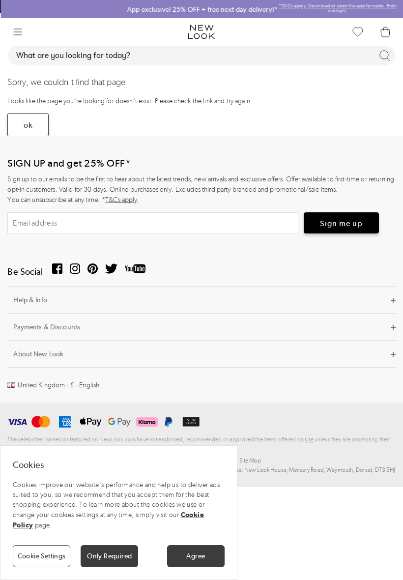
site (309, 439)
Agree (195, 556)
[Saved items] (358, 32)
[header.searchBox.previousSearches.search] (385, 55)
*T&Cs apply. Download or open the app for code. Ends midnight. (337, 8)
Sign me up (341, 223)
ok (28, 125)
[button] (18, 32)
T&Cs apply (121, 200)
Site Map (250, 460)
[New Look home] (201, 32)
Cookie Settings (42, 556)
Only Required (109, 556)
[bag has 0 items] (385, 32)
